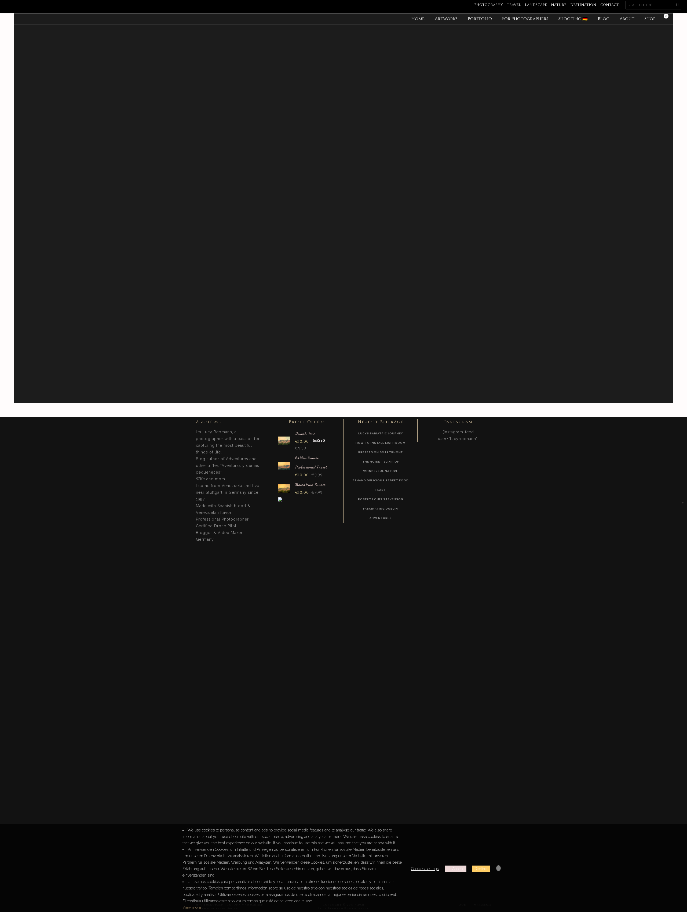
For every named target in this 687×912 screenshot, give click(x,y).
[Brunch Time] (284, 440)
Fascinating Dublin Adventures (380, 513)
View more (191, 907)
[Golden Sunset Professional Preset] (284, 465)
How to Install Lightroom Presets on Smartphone (380, 447)
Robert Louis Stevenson (380, 499)
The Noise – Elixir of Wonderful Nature (380, 466)
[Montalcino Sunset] (284, 488)
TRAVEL (514, 4)
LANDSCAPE (536, 4)
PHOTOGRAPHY (488, 4)
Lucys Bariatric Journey (380, 433)
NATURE (558, 4)
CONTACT (609, 4)
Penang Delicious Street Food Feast (381, 485)
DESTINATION (583, 4)
